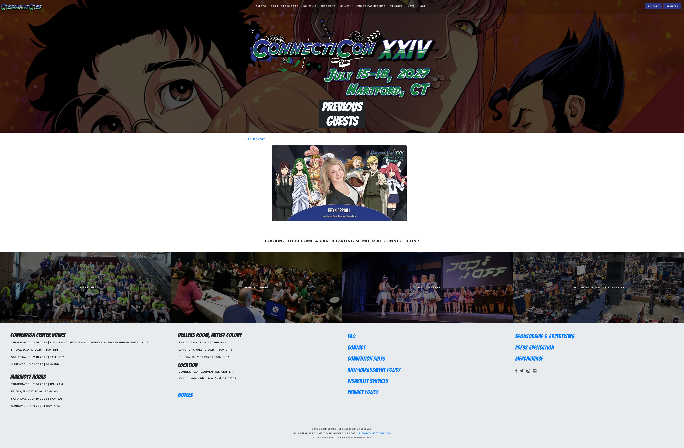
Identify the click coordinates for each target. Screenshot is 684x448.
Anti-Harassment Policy (374, 370)
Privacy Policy (363, 392)
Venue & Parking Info (370, 6)
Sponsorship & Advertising (544, 336)
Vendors (396, 6)
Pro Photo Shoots (284, 6)
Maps (411, 6)
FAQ (352, 336)
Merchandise (529, 359)
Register (672, 6)
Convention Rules (366, 359)
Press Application (534, 348)
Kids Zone (328, 6)
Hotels (185, 395)
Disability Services (368, 381)
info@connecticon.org (375, 433)
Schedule (309, 6)
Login (424, 6)
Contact (653, 6)
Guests (261, 6)
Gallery (345, 6)
